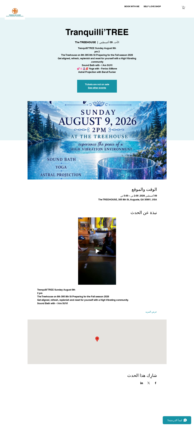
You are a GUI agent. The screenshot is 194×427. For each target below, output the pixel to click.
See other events (97, 87)
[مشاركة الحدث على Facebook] (155, 383)
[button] (183, 7)
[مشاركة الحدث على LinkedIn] (141, 383)
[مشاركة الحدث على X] (148, 383)
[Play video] (97, 251)
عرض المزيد (151, 311)
